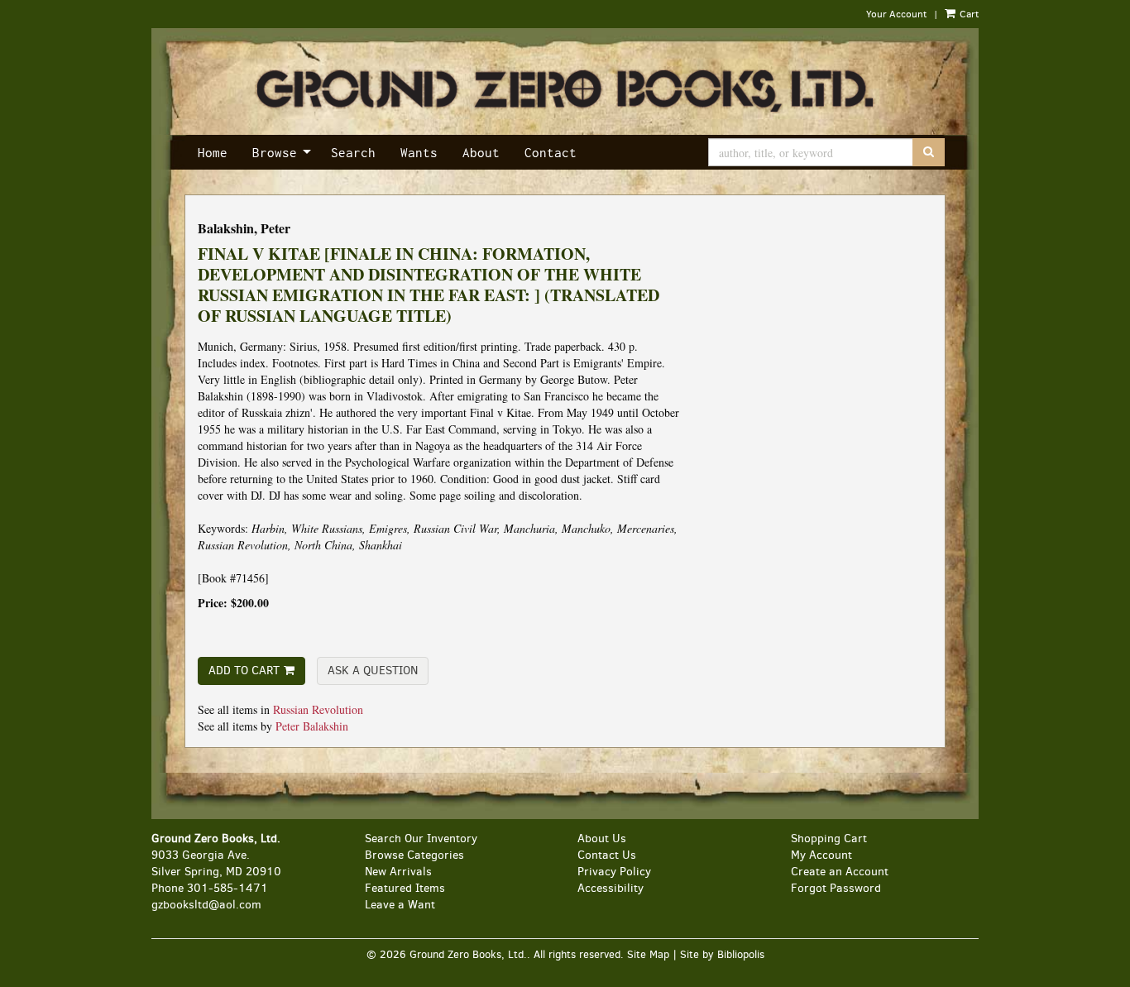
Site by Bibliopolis (722, 954)
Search (353, 152)
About (481, 152)
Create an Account (839, 871)
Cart (968, 14)
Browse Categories (414, 855)
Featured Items (405, 888)
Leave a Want (400, 905)
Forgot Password (836, 888)
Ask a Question (373, 670)
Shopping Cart (829, 838)
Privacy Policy (614, 871)
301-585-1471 (227, 888)
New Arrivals (398, 871)
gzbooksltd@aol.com (206, 905)
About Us (601, 838)
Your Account (896, 14)
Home (212, 152)
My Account (821, 855)
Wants (419, 152)
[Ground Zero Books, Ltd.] (565, 91)
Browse (274, 152)
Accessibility (610, 888)
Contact (550, 152)
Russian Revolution (318, 709)
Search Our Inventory (421, 838)
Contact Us (606, 855)
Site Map (648, 954)
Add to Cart (244, 670)
